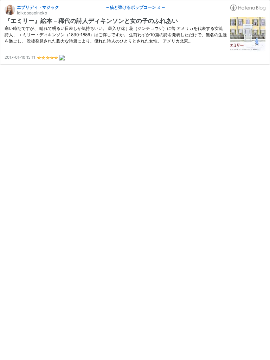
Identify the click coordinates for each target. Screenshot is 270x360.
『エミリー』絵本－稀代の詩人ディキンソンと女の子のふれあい (94, 20)
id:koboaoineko (32, 12)
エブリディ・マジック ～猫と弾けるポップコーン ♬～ (91, 7)
